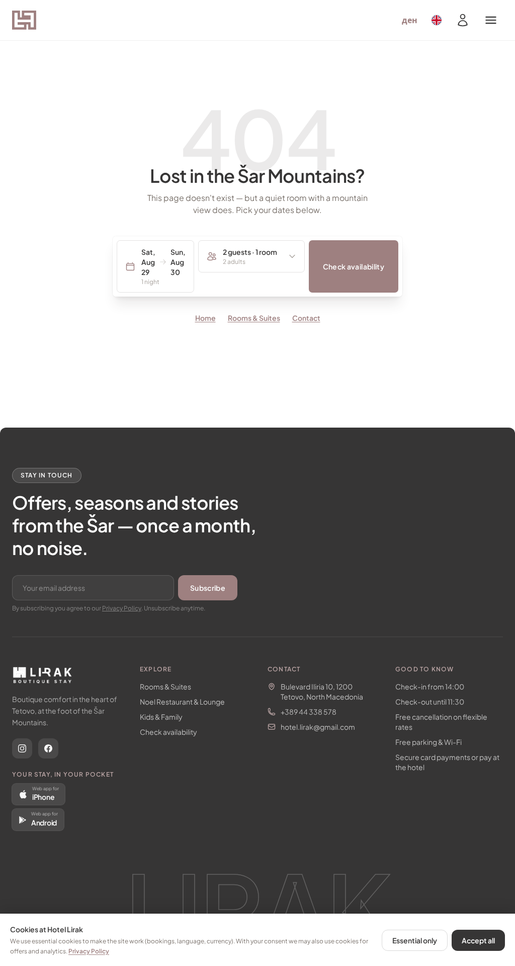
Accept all (478, 940)
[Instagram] (22, 748)
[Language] (436, 20)
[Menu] (491, 20)
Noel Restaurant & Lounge (182, 701)
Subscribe (207, 587)
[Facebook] (48, 748)
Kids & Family (161, 716)
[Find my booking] (463, 20)
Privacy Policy (121, 608)
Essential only (414, 940)
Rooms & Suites (254, 317)
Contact (306, 317)
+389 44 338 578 (308, 711)
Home (205, 317)
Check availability (353, 266)
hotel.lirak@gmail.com (318, 726)
